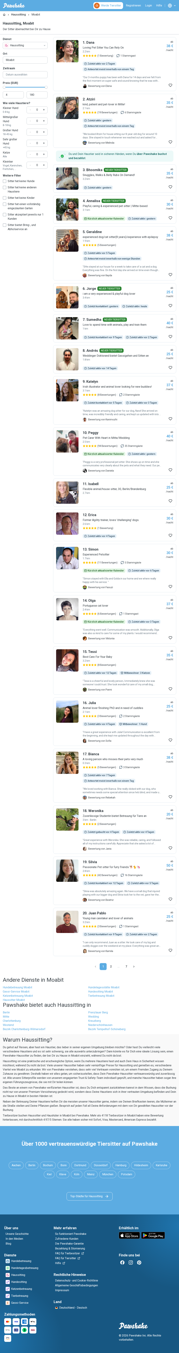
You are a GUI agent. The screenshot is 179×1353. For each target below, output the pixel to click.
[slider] (4, 87)
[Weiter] (133, 966)
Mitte (6, 1016)
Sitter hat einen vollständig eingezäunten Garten (24, 206)
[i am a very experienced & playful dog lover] (114, 297)
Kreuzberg (94, 1020)
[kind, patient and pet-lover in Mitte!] (114, 121)
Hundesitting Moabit (100, 991)
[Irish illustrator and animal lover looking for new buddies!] (114, 400)
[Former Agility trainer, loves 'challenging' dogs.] (114, 525)
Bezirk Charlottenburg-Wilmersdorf (24, 1029)
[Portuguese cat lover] (114, 619)
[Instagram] (130, 1262)
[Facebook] (122, 1262)
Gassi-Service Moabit (16, 991)
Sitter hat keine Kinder (21, 197)
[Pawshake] (14, 5)
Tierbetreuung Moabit (101, 995)
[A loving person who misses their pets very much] (114, 775)
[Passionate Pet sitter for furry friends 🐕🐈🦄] (114, 881)
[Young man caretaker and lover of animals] (114, 932)
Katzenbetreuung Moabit (18, 995)
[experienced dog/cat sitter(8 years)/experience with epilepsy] (114, 253)
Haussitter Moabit (14, 1000)
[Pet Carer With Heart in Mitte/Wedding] (114, 452)
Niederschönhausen (100, 1025)
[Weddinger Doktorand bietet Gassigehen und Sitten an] (114, 359)
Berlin (6, 1012)
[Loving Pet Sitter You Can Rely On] (114, 64)
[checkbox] (4, 181)
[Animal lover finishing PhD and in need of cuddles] (114, 722)
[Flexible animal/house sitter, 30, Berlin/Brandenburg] (114, 493)
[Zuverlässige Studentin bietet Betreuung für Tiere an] (114, 830)
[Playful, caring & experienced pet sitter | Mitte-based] (114, 209)
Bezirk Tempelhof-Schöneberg (107, 1029)
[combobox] (25, 45)
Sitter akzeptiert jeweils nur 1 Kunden (26, 216)
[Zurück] (95, 966)
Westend (8, 1025)
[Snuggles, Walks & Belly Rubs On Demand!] (114, 179)
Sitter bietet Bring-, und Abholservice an (22, 227)
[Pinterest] (139, 1262)
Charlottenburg (12, 1020)
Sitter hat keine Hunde (21, 181)
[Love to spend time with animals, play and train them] (114, 328)
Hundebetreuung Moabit (17, 987)
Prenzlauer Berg (98, 1012)
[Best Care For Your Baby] (114, 670)
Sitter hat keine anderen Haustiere (22, 189)
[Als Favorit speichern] (170, 85)
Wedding (93, 1016)
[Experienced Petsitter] (114, 568)
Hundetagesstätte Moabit (103, 987)
